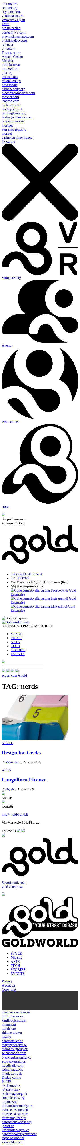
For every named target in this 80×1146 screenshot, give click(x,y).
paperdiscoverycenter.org (19, 1134)
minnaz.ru (9, 1024)
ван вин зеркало (14, 129)
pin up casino (11, 28)
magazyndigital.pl (14, 1045)
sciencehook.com (14, 1053)
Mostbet (7, 61)
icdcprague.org (12, 1069)
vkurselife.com (12, 1142)
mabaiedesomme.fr (15, 1110)
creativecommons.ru (16, 1012)
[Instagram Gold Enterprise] (44, 602)
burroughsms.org (14, 113)
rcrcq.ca (7, 44)
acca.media (9, 85)
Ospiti (9, 789)
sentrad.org (9, 8)
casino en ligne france (17, 137)
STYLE (16, 634)
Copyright (9, 989)
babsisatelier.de (12, 1041)
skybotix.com (11, 12)
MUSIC (16, 638)
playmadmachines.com (18, 36)
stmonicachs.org (13, 1098)
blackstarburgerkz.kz (16, 1057)
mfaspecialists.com (15, 1114)
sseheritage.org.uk (14, 1094)
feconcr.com (10, 97)
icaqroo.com (10, 101)
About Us (9, 985)
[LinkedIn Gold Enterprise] (44, 610)
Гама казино (11, 53)
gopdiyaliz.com (12, 1065)
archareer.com (11, 105)
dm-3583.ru (10, 69)
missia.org (9, 1028)
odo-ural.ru (9, 4)
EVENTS (18, 654)
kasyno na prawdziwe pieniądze (40, 997)
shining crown (12, 1032)
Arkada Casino (12, 57)
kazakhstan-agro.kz (15, 1130)
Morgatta (11, 762)
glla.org (7, 73)
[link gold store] (4, 671)
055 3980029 (20, 578)
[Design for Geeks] (35, 739)
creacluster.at (11, 65)
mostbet (7, 125)
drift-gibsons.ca (12, 1016)
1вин (5, 24)
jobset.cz (8, 1126)
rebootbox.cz (11, 1089)
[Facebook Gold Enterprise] (44, 594)
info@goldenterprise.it (26, 574)
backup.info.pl (12, 109)
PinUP (6, 1081)
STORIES (18, 650)
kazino (6, 1036)
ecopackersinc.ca (14, 1061)
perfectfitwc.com (13, 32)
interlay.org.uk (12, 1073)
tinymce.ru (9, 1102)
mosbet (7, 133)
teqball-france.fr (13, 1138)
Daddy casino (11, 1077)
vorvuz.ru (8, 48)
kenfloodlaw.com (14, 1020)
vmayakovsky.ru (13, 20)
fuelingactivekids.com (17, 117)
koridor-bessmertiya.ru (17, 1106)
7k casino (8, 141)
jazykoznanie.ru (13, 121)
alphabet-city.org (13, 89)
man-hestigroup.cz (15, 1049)
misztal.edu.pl (11, 81)
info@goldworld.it (15, 814)
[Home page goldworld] (15, 622)
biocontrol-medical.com (18, 93)
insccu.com (10, 77)
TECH (15, 646)
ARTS (15, 642)
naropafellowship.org (17, 1122)
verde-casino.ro (12, 16)
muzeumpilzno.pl (14, 1118)
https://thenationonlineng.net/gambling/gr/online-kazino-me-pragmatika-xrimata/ (40, 1003)
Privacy (7, 981)
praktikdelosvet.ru (14, 40)
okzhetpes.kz (11, 1085)
